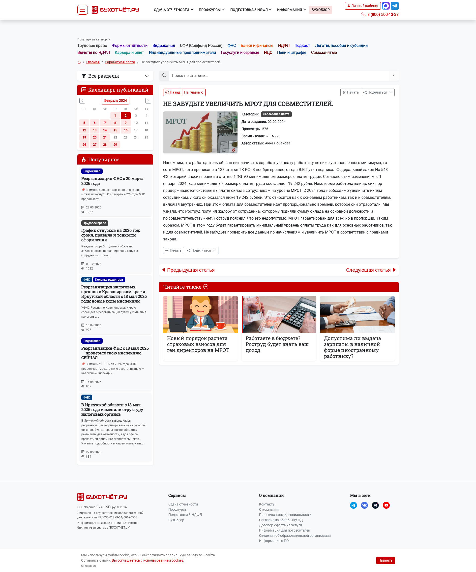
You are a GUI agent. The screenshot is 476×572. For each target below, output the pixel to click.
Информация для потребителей (284, 530)
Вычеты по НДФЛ (93, 52)
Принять (386, 560)
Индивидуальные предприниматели (182, 52)
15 (115, 130)
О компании (269, 509)
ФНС (232, 45)
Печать (353, 92)
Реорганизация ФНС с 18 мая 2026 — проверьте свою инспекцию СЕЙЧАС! (115, 352)
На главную (193, 92)
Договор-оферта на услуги (280, 525)
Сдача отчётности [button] (172, 10)
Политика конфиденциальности (285, 515)
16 (125, 130)
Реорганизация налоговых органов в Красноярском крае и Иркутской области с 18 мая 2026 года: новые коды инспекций (114, 294)
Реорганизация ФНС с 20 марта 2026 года (112, 181)
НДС (268, 52)
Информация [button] (290, 10)
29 (115, 144)
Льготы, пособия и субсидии (341, 45)
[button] (363, 6)
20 (94, 137)
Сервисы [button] (177, 495)
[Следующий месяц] (148, 100)
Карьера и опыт (129, 52)
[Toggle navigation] (82, 10)
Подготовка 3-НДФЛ (185, 515)
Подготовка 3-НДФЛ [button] (249, 10)
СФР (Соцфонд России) (201, 45)
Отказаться (89, 566)
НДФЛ (284, 45)
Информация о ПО (274, 541)
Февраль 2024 (115, 100)
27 (94, 144)
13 (94, 130)
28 (105, 144)
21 (105, 137)
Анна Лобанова (277, 143)
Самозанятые (324, 52)
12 (84, 130)
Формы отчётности (130, 45)
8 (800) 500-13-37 (382, 14)
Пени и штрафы (291, 52)
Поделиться (378, 92)
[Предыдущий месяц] (82, 100)
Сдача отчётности (183, 504)
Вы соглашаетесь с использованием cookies (147, 560)
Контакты (267, 504)
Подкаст (302, 45)
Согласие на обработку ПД (281, 520)
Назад (175, 92)
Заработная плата (120, 62)
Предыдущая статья (191, 270)
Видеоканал (163, 45)
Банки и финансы (257, 45)
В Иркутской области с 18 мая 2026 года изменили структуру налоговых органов (112, 409)
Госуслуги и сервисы (240, 52)
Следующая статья (368, 270)
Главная (93, 62)
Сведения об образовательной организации (295, 536)
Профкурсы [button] (210, 10)
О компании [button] (271, 495)
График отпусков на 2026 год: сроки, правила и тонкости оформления (110, 235)
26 (84, 144)
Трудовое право (92, 45)
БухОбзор (321, 10)
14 (105, 130)
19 (84, 137)
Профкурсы (177, 509)
